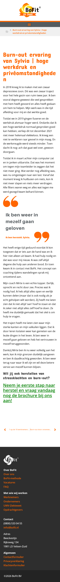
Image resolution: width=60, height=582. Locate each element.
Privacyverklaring (14, 561)
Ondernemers (12, 501)
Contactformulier (14, 557)
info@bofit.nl (11, 527)
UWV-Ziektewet (12, 505)
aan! (7, 400)
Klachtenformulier (14, 565)
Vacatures (9, 482)
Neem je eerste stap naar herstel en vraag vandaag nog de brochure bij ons (29, 390)
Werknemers (11, 497)
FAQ (6, 486)
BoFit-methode (12, 478)
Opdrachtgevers (13, 509)
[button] (29, 24)
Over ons (9, 474)
